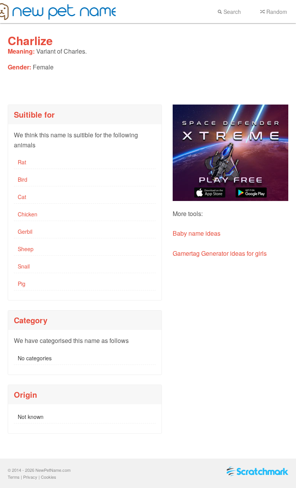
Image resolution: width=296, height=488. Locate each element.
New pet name (58, 11)
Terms (14, 477)
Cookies (48, 477)
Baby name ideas (196, 233)
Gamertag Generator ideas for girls (220, 253)
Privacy (30, 477)
